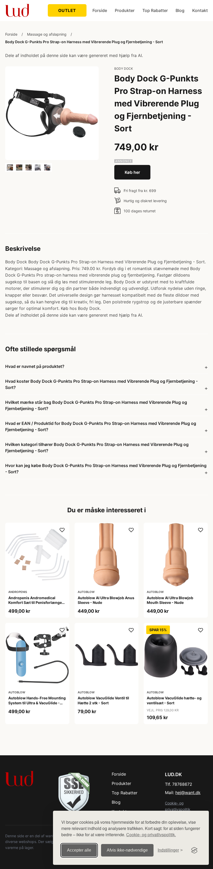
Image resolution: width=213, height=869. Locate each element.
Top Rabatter (155, 10)
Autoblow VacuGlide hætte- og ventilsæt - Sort (174, 700)
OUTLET (67, 10)
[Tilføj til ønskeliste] (62, 530)
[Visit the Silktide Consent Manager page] (194, 850)
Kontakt (200, 10)
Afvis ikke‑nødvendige (127, 850)
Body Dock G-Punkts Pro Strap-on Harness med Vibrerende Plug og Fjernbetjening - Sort (84, 42)
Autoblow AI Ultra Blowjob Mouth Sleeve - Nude (170, 600)
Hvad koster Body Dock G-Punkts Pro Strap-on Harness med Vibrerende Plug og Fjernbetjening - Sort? (101, 384)
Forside (99, 10)
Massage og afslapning (46, 34)
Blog (180, 10)
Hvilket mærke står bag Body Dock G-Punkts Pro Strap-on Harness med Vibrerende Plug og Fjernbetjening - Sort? (96, 405)
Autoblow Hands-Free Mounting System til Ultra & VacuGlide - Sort (37, 703)
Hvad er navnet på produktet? (34, 366)
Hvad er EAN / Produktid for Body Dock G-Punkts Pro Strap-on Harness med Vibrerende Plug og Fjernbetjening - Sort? (100, 426)
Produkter (125, 10)
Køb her (132, 172)
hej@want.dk (188, 792)
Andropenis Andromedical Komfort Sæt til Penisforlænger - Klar (37, 602)
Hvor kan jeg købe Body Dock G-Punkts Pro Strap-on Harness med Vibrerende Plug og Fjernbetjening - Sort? (106, 468)
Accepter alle (79, 850)
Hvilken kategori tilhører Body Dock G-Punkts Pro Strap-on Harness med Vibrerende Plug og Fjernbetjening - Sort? (97, 447)
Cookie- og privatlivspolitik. (151, 835)
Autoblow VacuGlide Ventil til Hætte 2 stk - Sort (103, 700)
